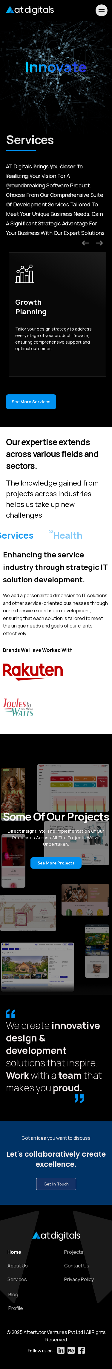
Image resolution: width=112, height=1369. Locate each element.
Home (14, 1252)
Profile (15, 1308)
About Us (17, 1265)
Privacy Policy (79, 1279)
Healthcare (72, 535)
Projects (73, 1252)
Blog (13, 1294)
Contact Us (76, 1265)
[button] (31, 401)
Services (17, 1279)
